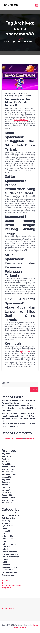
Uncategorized (12, 96)
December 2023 (8, 498)
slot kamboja (7, 546)
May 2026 (6, 459)
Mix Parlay (6, 521)
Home (18, 39)
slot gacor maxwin (8, 608)
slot (3, 534)
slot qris (5, 549)
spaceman (6, 565)
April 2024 (6, 490)
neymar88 (6, 523)
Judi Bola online (8, 518)
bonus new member (10, 513)
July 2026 (6, 454)
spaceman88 (7, 570)
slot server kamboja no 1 (12, 554)
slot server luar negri (10, 557)
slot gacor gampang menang (11, 585)
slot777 (5, 559)
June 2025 (6, 482)
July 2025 (6, 480)
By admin (22, 93)
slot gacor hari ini (9, 544)
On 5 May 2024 (10, 93)
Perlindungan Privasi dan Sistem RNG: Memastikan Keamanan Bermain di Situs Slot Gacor (19, 408)
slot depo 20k (7, 539)
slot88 (4, 562)
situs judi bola (6, 588)
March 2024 (7, 493)
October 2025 (7, 472)
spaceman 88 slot (9, 567)
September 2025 (9, 474)
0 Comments (27, 96)
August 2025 (7, 477)
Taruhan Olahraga (9, 572)
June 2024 (6, 485)
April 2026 (6, 461)
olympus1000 (7, 526)
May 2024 (6, 487)
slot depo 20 (6, 581)
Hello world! (29, 439)
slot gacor (6, 541)
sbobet (5, 528)
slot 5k (4, 583)
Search (5, 383)
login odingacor (25, 352)
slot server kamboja (10, 552)
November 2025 (8, 469)
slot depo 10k (7, 536)
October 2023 (7, 503)
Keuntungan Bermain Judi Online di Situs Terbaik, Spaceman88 (17, 102)
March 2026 (7, 464)
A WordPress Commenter (13, 439)
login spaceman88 (21, 119)
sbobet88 (6, 531)
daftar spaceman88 (10, 515)
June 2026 (6, 456)
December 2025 (8, 467)
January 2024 (7, 495)
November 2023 (8, 500)
